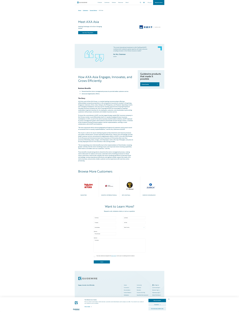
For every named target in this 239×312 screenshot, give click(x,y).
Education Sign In (155, 290)
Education (139, 290)
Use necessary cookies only (157, 308)
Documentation (127, 290)
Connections (126, 287)
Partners (114, 2)
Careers (125, 285)
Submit (101, 262)
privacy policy (113, 255)
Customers (106, 2)
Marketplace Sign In (156, 292)
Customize (156, 304)
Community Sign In (156, 287)
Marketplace (126, 295)
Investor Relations (127, 292)
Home (79, 10)
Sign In (150, 2)
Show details (87, 306)
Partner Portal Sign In (156, 295)
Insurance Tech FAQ (141, 292)
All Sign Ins (156, 285)
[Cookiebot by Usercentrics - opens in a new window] (76, 310)
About (127, 2)
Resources (120, 2)
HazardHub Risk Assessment (142, 295)
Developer (139, 287)
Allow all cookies (157, 300)
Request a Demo (159, 2)
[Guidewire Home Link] (87, 278)
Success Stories (93, 10)
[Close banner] (168, 299)
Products (100, 2)
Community (139, 285)
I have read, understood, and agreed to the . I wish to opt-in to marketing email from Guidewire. (115, 255)
